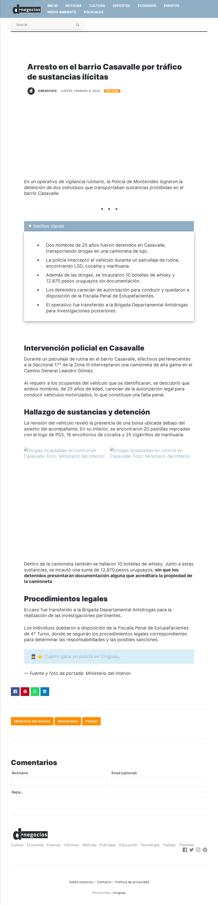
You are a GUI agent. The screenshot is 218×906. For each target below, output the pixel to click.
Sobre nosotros (81, 882)
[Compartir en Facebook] (15, 691)
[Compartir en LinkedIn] (44, 691)
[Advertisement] (109, 139)
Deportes (121, 6)
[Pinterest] (205, 851)
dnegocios (47, 91)
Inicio (52, 6)
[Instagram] (198, 851)
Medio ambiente (61, 12)
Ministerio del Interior (32, 721)
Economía (147, 6)
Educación (128, 845)
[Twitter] (191, 851)
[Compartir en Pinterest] (25, 691)
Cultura (97, 6)
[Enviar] (77, 25)
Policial (112, 91)
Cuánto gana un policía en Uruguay (81, 656)
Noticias (73, 6)
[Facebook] (185, 851)
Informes (71, 845)
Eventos (171, 6)
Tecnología (150, 845)
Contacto (104, 882)
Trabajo (169, 845)
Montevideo (68, 721)
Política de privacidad (132, 882)
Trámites (186, 845)
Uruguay (119, 893)
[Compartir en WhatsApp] (35, 691)
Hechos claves (48, 226)
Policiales (93, 12)
